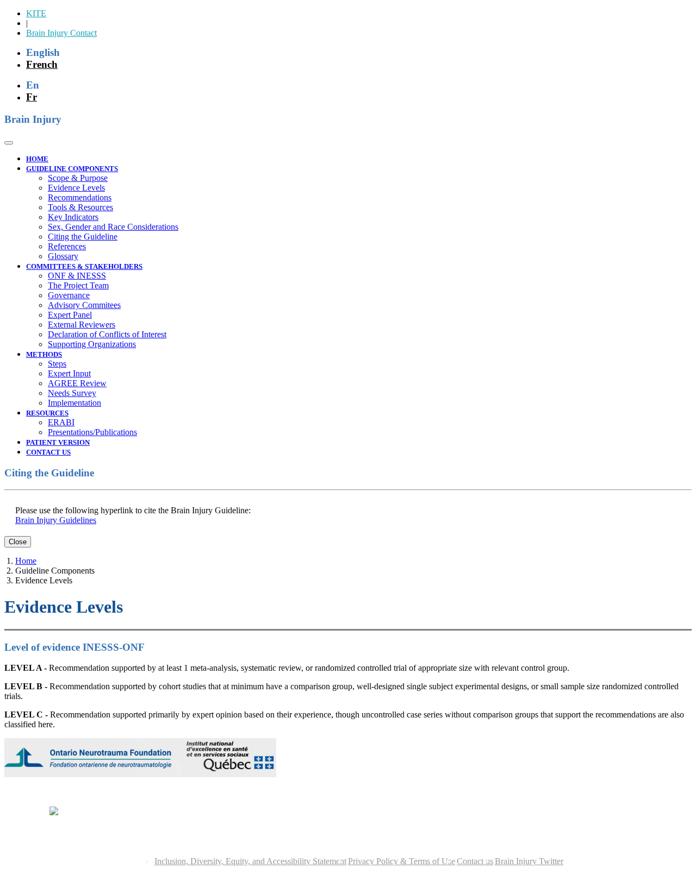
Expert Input (69, 373)
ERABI (61, 422)
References (67, 246)
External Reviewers (81, 324)
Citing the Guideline (82, 236)
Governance (69, 295)
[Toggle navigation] (8, 142)
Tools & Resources (80, 207)
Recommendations (79, 197)
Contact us (475, 861)
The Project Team (78, 285)
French (42, 64)
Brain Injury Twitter (529, 861)
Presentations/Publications (92, 432)
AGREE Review (77, 383)
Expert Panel (70, 314)
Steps (57, 363)
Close (18, 542)
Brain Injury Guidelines (55, 520)
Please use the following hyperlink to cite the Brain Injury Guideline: (133, 510)
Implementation (74, 402)
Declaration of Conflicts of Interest (107, 334)
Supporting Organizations (92, 344)
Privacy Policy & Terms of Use (401, 861)
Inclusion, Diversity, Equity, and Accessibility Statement (250, 861)
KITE (36, 13)
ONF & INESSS (77, 275)
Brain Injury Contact (61, 32)
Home (25, 560)
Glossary (63, 256)
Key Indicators (73, 217)
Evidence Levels (76, 187)
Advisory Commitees (84, 305)
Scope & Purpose (78, 177)
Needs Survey (72, 393)
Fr (31, 97)
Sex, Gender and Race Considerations (113, 226)
